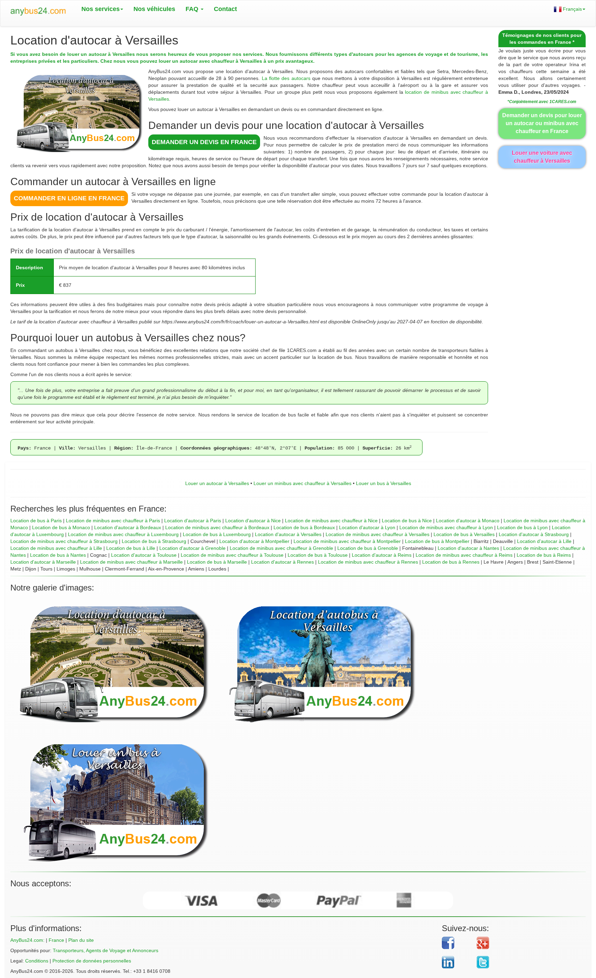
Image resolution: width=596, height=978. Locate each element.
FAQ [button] (193, 9)
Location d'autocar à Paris (192, 520)
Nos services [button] (100, 9)
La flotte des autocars (286, 78)
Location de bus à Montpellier (437, 541)
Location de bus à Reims (544, 555)
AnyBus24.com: (27, 940)
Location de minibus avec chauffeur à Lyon (446, 527)
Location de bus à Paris (36, 520)
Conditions (36, 961)
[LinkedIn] (456, 962)
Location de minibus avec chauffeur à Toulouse (232, 555)
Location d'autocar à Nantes (468, 548)
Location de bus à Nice (407, 520)
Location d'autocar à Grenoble (192, 548)
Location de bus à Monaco (61, 527)
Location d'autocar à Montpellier (254, 541)
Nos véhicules (154, 9)
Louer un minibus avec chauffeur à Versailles (302, 483)
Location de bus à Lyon (522, 527)
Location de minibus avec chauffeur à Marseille (131, 562)
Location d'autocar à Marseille (43, 562)
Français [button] (572, 9)
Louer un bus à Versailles (383, 483)
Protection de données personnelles (91, 961)
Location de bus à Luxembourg (217, 534)
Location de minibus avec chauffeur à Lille (56, 548)
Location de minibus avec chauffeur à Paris (113, 520)
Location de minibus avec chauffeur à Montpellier (347, 541)
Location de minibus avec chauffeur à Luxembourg (123, 534)
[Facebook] (456, 943)
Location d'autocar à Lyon (367, 527)
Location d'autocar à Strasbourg (534, 534)
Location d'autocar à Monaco (467, 520)
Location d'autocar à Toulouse (144, 555)
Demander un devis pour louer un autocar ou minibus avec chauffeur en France (542, 123)
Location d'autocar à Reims (381, 555)
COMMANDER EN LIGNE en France (69, 198)
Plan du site (81, 940)
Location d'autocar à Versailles (288, 534)
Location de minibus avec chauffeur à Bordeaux (217, 527)
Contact (225, 9)
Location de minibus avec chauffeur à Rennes (368, 562)
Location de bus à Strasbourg (154, 541)
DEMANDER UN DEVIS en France (204, 142)
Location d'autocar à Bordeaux (127, 527)
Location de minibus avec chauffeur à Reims (464, 555)
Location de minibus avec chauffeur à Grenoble (281, 548)
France (56, 940)
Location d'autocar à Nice (253, 520)
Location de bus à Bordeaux (304, 527)
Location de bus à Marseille (217, 562)
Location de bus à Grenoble (367, 548)
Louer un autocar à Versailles (217, 483)
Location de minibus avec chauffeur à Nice (331, 520)
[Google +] (526, 943)
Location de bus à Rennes (450, 562)
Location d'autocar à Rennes (282, 562)
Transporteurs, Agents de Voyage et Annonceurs (105, 950)
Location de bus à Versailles (464, 534)
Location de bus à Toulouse (318, 555)
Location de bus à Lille (130, 548)
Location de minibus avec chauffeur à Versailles (377, 534)
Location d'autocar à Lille (544, 541)
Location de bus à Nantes (58, 555)
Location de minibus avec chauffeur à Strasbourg (64, 541)
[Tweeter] (526, 962)
